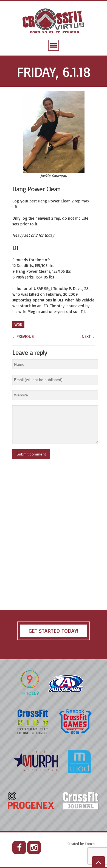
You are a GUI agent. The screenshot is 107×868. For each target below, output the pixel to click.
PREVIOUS (23, 336)
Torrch (90, 843)
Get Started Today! (53, 630)
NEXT (88, 336)
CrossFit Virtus (54, 21)
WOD (18, 324)
